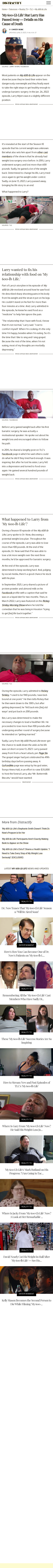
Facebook (7, 454)
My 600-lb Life (41, 9)
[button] (49, 3)
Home (4, 9)
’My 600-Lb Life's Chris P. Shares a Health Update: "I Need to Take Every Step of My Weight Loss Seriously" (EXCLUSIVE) (26, 853)
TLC (31, 9)
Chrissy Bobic (17, 29)
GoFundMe (8, 765)
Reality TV (23, 9)
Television (13, 9)
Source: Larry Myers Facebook (15, 67)
